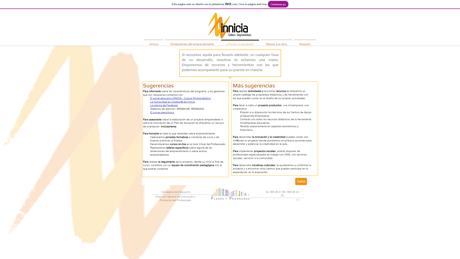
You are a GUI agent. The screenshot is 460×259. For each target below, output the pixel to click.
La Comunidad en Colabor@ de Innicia (172, 101)
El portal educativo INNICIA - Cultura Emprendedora (180, 98)
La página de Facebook (164, 105)
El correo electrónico (162, 112)
